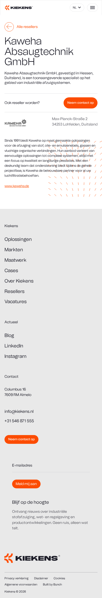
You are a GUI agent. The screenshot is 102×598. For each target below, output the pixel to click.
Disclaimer (41, 578)
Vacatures (16, 301)
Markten (14, 249)
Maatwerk (15, 260)
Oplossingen (18, 239)
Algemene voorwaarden (21, 584)
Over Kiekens (19, 281)
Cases (11, 270)
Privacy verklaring (16, 578)
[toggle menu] (92, 8)
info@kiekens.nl (19, 411)
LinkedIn (14, 346)
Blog (9, 335)
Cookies (59, 578)
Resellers (14, 291)
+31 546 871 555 (19, 420)
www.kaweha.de (17, 186)
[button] (77, 8)
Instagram (15, 356)
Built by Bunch (52, 584)
